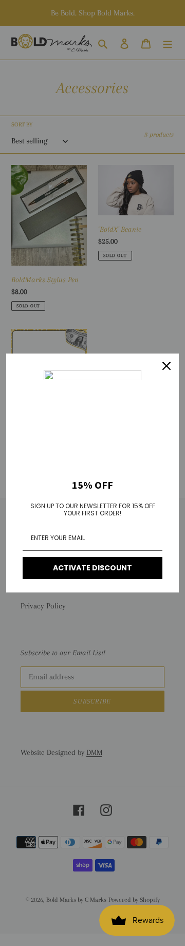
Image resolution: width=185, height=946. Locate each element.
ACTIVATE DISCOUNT (92, 568)
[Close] (166, 366)
